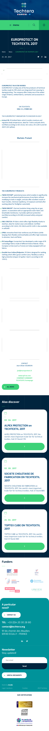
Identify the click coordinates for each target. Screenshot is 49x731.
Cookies (25, 688)
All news (10, 387)
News (10, 52)
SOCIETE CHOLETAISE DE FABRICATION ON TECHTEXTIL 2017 (22, 477)
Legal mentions (7, 688)
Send (24, 666)
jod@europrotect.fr (24, 370)
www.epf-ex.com (24, 375)
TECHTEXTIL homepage (24, 380)
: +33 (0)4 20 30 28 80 (16, 622)
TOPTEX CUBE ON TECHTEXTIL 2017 (22, 527)
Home (4, 52)
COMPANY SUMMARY (24, 378)
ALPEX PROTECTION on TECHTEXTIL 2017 (18, 427)
